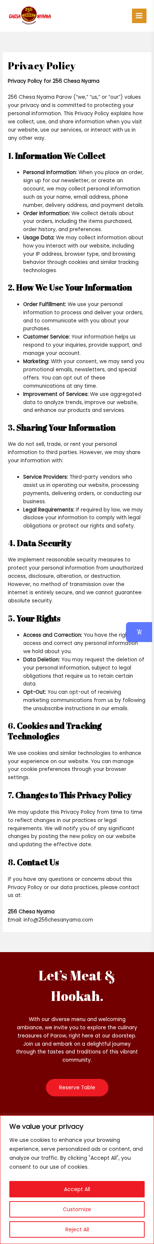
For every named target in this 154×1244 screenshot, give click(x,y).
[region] (77, 1179)
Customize (77, 1209)
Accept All (77, 1189)
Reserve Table (77, 1087)
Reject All (77, 1229)
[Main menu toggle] (139, 16)
